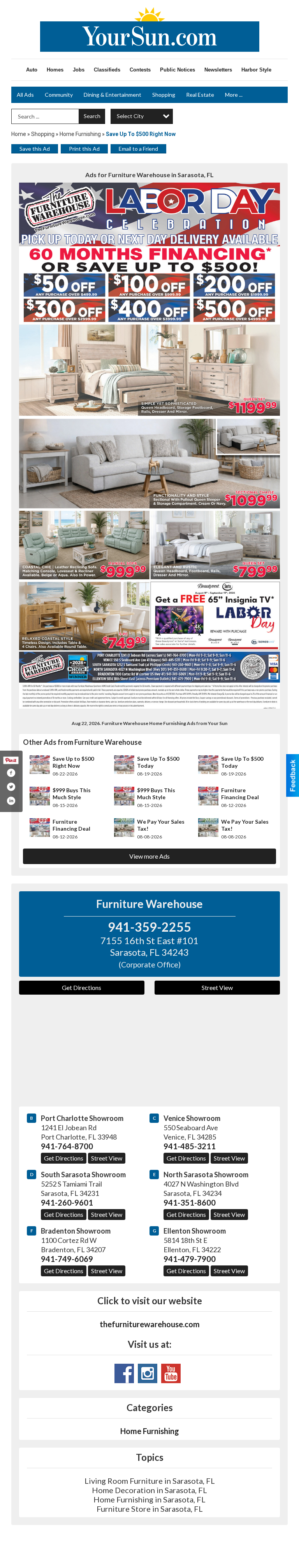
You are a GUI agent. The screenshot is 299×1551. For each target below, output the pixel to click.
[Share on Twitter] (11, 786)
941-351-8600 (190, 1202)
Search (92, 116)
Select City (130, 116)
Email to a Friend (138, 148)
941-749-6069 (67, 1258)
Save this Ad (34, 148)
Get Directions (81, 987)
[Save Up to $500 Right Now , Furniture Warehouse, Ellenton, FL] (149, 446)
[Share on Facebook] (11, 772)
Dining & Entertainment (112, 94)
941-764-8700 (67, 1146)
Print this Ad (84, 148)
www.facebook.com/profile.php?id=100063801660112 (124, 1373)
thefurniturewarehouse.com (150, 1324)
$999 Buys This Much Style (72, 793)
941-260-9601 (67, 1202)
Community (59, 94)
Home (18, 134)
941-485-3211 (190, 1146)
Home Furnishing (80, 134)
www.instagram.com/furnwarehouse (147, 1373)
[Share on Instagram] (11, 800)
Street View (217, 987)
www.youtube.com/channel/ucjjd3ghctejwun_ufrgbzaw (171, 1373)
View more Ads (149, 856)
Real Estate (200, 94)
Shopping (163, 94)
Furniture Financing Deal (240, 793)
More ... (234, 94)
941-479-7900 (190, 1258)
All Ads (25, 94)
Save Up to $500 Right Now (73, 762)
